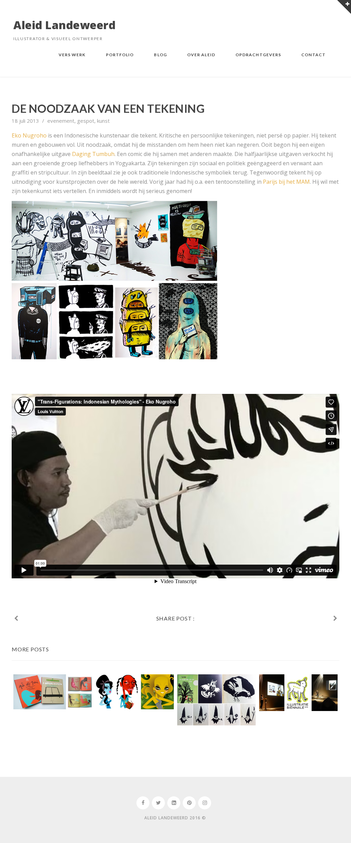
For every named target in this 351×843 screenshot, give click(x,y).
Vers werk (72, 54)
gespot (85, 120)
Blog (160, 54)
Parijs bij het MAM (286, 181)
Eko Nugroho (29, 135)
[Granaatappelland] (16, 618)
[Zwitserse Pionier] (335, 618)
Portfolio (120, 54)
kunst (103, 120)
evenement (60, 120)
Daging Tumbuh (93, 154)
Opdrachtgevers (258, 54)
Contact (313, 54)
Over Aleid (201, 54)
